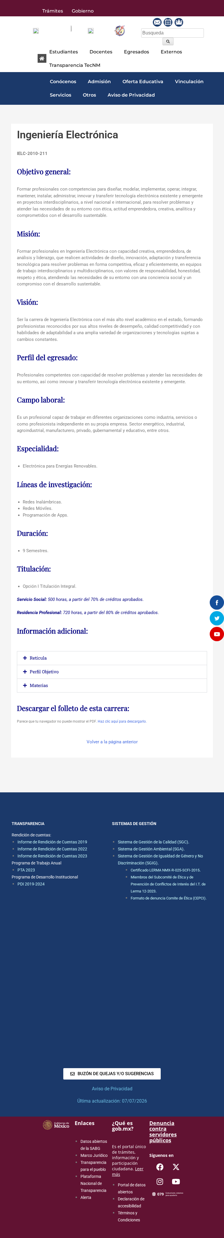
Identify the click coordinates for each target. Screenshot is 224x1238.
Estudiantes (63, 52)
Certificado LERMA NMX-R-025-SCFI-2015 (165, 870)
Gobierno (83, 11)
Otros (89, 95)
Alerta (85, 1197)
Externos (171, 52)
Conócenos (63, 81)
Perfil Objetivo (44, 671)
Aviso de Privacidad (131, 95)
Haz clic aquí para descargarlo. (122, 721)
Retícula (38, 658)
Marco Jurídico (94, 1155)
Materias (39, 685)
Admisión (99, 81)
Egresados (136, 52)
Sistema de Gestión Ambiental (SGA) (150, 849)
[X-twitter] (176, 1167)
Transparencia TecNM (74, 65)
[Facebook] (160, 1167)
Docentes (101, 52)
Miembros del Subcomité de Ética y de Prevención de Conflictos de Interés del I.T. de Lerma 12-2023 (168, 884)
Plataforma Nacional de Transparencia (93, 1183)
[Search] (168, 41)
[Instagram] (160, 1181)
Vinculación (189, 81)
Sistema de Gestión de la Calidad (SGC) (153, 842)
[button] (65, 52)
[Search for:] (172, 33)
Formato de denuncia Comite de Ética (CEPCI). (168, 898)
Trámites (52, 11)
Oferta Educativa (143, 81)
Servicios (60, 95)
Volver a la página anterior (112, 741)
